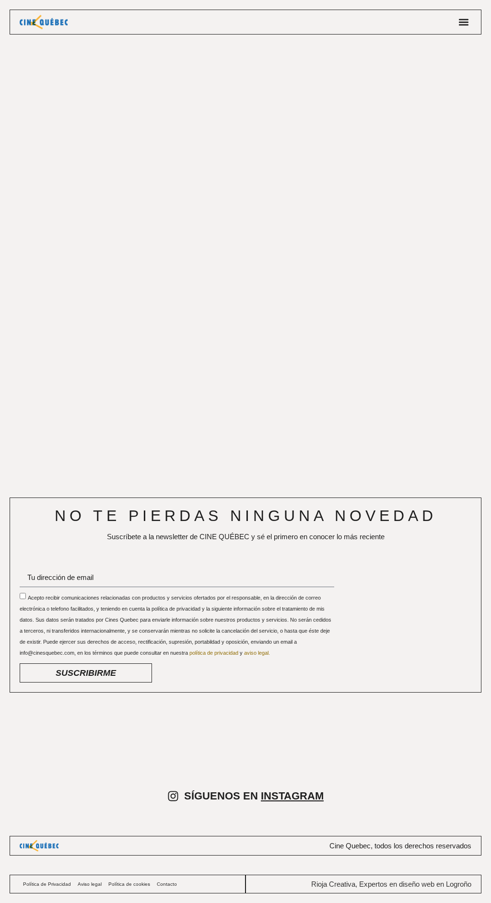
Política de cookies (129, 884)
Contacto (167, 884)
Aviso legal (90, 884)
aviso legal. (257, 653)
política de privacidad (214, 653)
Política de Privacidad (47, 884)
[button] (463, 22)
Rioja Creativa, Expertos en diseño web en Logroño (391, 884)
